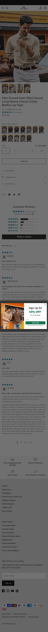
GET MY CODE (35, 323)
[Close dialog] (45, 304)
